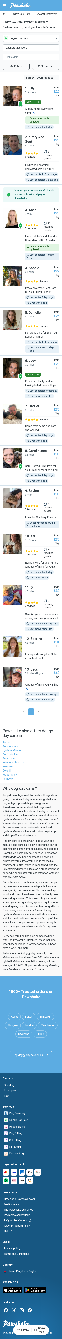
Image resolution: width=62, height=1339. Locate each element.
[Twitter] (14, 1310)
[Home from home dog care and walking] (31, 423)
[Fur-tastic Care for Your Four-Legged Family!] (31, 331)
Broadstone (9, 758)
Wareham (8, 766)
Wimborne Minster (13, 762)
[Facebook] (6, 1310)
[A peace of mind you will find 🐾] (31, 684)
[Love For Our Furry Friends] (31, 508)
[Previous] (24, 711)
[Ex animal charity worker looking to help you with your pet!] (31, 378)
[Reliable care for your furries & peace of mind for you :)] (31, 556)
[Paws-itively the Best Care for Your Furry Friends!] (31, 285)
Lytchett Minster (12, 750)
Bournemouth (10, 746)
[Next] (38, 711)
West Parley (10, 774)
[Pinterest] (29, 1310)
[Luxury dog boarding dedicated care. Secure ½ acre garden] (31, 158)
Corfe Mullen (10, 754)
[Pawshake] (20, 5)
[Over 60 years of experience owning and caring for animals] (31, 608)
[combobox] (31, 38)
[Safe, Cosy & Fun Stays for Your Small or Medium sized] (31, 465)
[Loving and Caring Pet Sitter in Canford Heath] (31, 649)
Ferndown (8, 778)
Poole (6, 742)
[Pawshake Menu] (5, 5)
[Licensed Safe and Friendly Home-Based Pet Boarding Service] (31, 234)
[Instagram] (22, 1310)
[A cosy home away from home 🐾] (31, 107)
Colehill (7, 770)
